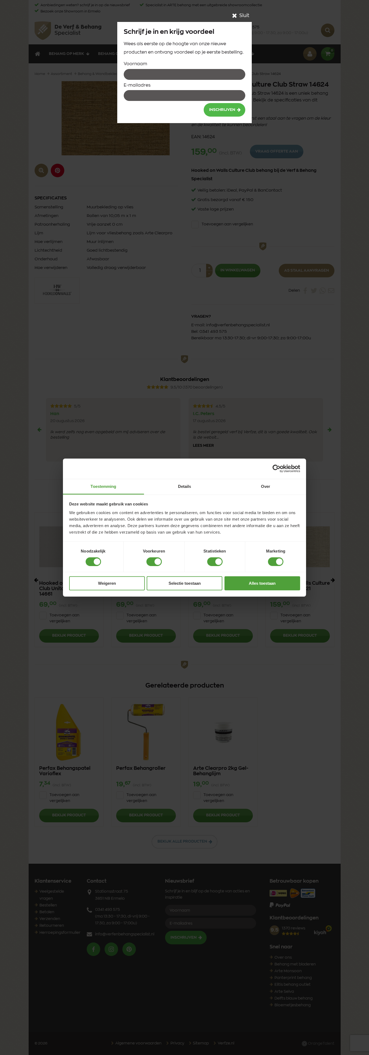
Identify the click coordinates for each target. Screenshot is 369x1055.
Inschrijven (222, 110)
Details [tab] (184, 486)
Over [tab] (265, 486)
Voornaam (135, 64)
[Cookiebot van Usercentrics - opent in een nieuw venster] (276, 469)
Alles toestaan (262, 583)
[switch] (154, 561)
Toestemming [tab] (103, 486)
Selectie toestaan (185, 583)
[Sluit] (234, 16)
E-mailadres (137, 85)
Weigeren (107, 583)
